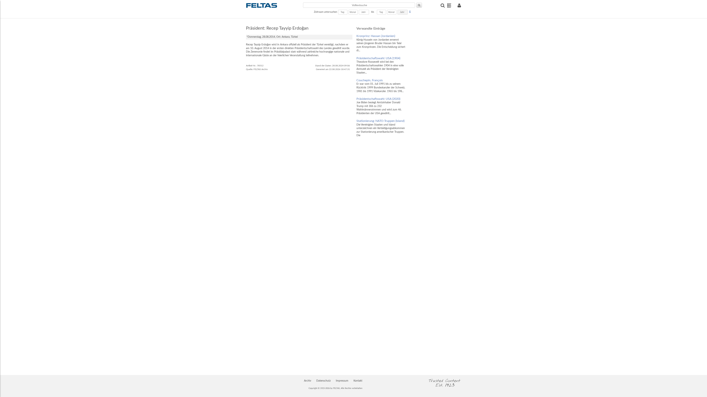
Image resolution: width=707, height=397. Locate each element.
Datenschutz (323, 381)
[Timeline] (449, 5)
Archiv (307, 381)
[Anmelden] (459, 5)
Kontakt (358, 381)
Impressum (342, 381)
